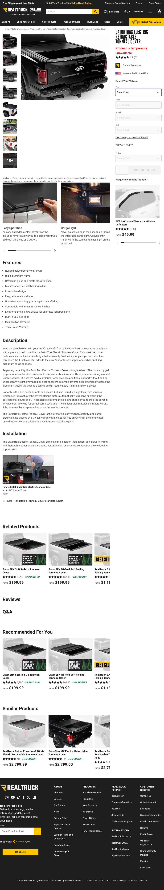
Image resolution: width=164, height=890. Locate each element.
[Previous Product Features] (4, 251)
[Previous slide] (117, 243)
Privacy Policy (61, 818)
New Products (49, 21)
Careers (58, 799)
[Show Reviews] (127, 57)
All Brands (88, 811)
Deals (120, 21)
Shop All (6, 21)
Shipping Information (150, 815)
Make (117, 100)
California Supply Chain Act (98, 880)
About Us (58, 792)
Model (118, 112)
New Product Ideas (92, 831)
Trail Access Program (121, 821)
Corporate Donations (121, 802)
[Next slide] (159, 243)
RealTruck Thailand (120, 855)
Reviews (115, 808)
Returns (144, 828)
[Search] (95, 11)
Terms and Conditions (137, 880)
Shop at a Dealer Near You (118, 3)
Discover (6, 30)
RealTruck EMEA (119, 842)
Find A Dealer (146, 834)
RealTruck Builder (83, 3)
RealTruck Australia (121, 836)
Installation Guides (92, 792)
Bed (117, 125)
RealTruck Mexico (120, 849)
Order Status (155, 3)
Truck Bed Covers (71, 21)
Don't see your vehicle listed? (131, 137)
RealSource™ (117, 796)
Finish (118, 153)
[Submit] (37, 831)
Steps (107, 21)
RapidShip (88, 799)
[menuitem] (6, 22)
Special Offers (89, 818)
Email (3, 825)
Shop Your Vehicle (26, 21)
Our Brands (59, 805)
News (56, 811)
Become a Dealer (62, 845)
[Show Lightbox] (64, 67)
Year (117, 87)
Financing (145, 808)
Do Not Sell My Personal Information (67, 880)
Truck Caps (92, 21)
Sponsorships (118, 815)
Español (144, 861)
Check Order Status (150, 821)
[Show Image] (10, 41)
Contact (140, 3)
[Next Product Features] (55, 251)
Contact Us (145, 796)
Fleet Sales (145, 867)
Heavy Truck (89, 824)
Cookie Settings (119, 880)
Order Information (149, 802)
